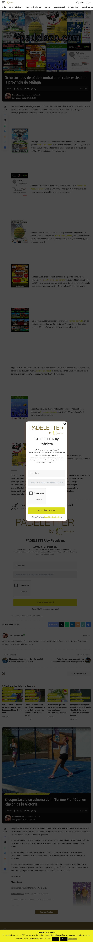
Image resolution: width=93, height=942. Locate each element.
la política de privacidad (52, 517)
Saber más (72, 939)
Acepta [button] (55, 939)
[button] (4, 2)
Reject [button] (64, 939)
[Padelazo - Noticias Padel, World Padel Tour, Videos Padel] (10, 2)
